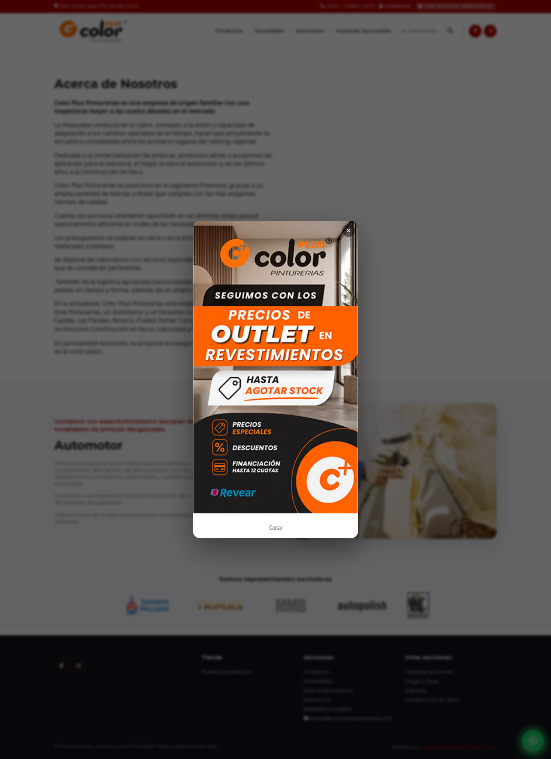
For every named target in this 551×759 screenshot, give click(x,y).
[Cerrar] (348, 230)
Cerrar (275, 527)
